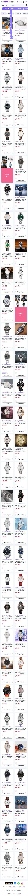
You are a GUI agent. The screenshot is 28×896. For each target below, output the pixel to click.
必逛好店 (10, 26)
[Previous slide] (2, 23)
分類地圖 (19, 893)
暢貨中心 (10, 15)
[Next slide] (12, 23)
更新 (24, 886)
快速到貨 (10, 18)
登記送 (10, 12)
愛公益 (10, 35)
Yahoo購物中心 (9, 2)
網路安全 (9, 893)
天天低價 (10, 20)
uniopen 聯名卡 (17, 9)
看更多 (10, 37)
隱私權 (14, 893)
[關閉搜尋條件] (9, 5)
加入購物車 (7, 41)
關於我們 (14, 890)
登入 (20, 2)
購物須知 (19, 890)
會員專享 (10, 32)
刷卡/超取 (11, 29)
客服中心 (8, 890)
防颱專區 (10, 23)
